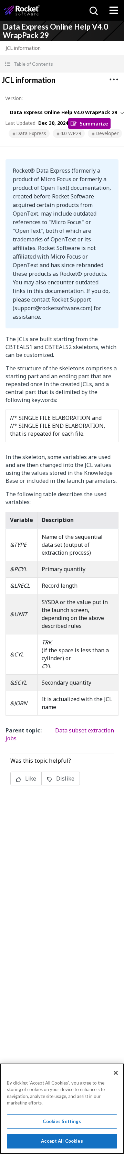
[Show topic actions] (114, 79)
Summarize (94, 123)
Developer (106, 133)
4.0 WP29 (70, 133)
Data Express (31, 133)
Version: (14, 98)
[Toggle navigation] (114, 10)
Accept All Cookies (62, 1141)
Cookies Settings (62, 1121)
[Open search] (93, 10)
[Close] (115, 1072)
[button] (62, 64)
